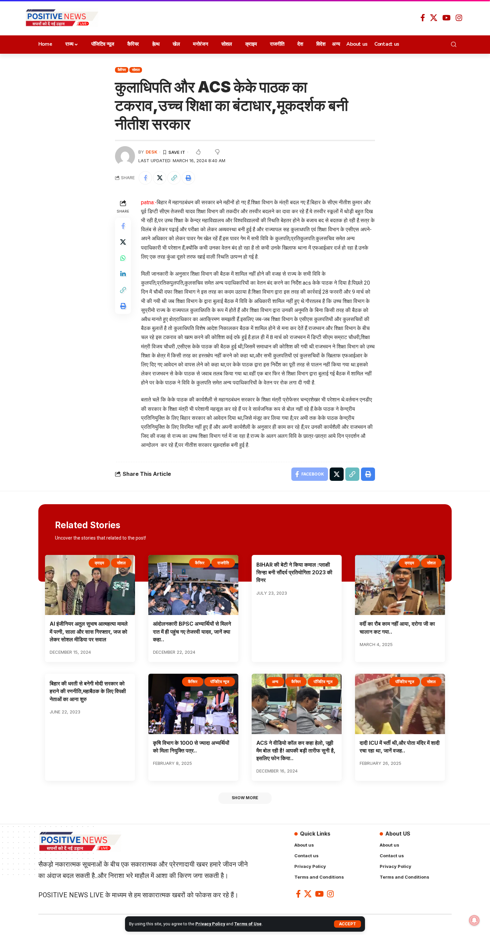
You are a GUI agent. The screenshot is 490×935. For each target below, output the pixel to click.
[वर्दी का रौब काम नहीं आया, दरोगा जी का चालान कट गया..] (400, 585)
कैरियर (122, 69)
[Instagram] (459, 17)
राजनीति (223, 562)
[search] (455, 44)
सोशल (135, 69)
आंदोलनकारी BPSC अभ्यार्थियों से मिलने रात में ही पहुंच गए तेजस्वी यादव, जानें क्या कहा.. (192, 631)
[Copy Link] (174, 178)
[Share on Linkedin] (123, 274)
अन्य (275, 681)
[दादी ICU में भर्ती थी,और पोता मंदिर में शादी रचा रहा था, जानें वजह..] (400, 704)
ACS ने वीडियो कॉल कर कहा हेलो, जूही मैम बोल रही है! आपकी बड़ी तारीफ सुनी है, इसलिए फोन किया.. (295, 750)
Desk (151, 151)
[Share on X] (159, 178)
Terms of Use (248, 923)
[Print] (188, 178)
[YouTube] (446, 17)
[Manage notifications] (474, 920)
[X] (433, 17)
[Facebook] (423, 17)
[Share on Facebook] (145, 178)
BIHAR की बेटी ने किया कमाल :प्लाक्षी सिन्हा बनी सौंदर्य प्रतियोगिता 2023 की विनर (294, 572)
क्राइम (99, 562)
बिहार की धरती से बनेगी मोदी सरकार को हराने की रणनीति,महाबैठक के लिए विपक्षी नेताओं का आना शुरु (88, 691)
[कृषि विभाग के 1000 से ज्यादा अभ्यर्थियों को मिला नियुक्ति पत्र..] (193, 704)
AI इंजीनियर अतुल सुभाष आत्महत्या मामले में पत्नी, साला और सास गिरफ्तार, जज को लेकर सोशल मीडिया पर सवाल (89, 631)
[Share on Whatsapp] (123, 258)
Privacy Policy (210, 923)
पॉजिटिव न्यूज (219, 681)
